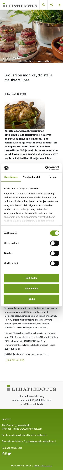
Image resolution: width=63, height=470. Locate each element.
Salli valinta (31, 288)
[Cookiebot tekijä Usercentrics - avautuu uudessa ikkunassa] (45, 168)
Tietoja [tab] (52, 177)
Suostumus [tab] (10, 177)
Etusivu (7, 57)
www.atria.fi (23, 425)
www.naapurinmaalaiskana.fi (42, 441)
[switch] (54, 243)
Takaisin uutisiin (15, 359)
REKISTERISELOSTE (43, 465)
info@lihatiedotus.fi (31, 404)
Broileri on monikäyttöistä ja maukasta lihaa (27, 61)
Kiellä (31, 299)
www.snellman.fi (39, 435)
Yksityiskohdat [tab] (31, 177)
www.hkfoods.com (32, 428)
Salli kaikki (31, 278)
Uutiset (17, 57)
